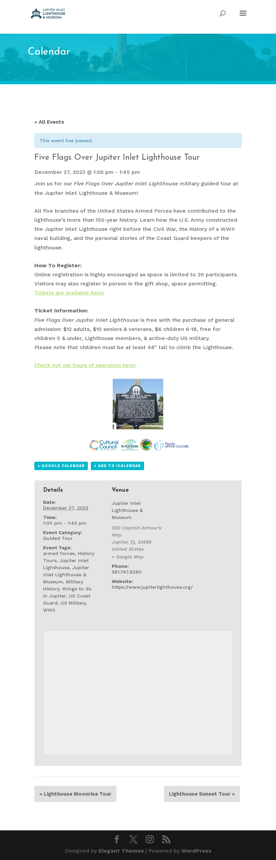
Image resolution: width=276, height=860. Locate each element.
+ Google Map (128, 556)
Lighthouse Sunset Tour (202, 794)
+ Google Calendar (61, 466)
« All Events (49, 122)
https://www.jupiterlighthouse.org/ (152, 587)
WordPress (196, 851)
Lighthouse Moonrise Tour (75, 794)
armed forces (59, 553)
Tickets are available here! (69, 292)
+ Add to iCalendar (117, 466)
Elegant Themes (121, 851)
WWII (49, 610)
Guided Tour (58, 538)
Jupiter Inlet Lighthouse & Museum (66, 574)
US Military (73, 603)
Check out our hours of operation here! (85, 365)
